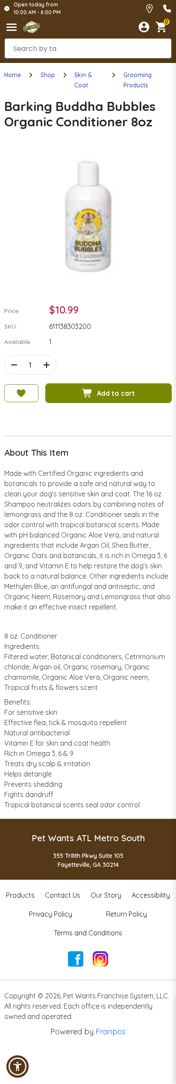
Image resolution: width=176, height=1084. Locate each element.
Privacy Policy (50, 914)
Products (20, 895)
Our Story (106, 895)
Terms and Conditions (88, 933)
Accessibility (151, 895)
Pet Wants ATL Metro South (88, 838)
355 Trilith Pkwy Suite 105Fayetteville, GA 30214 (88, 860)
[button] (17, 1066)
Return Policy (126, 914)
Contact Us (62, 895)
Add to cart (116, 393)
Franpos (111, 1031)
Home (12, 75)
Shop (48, 75)
